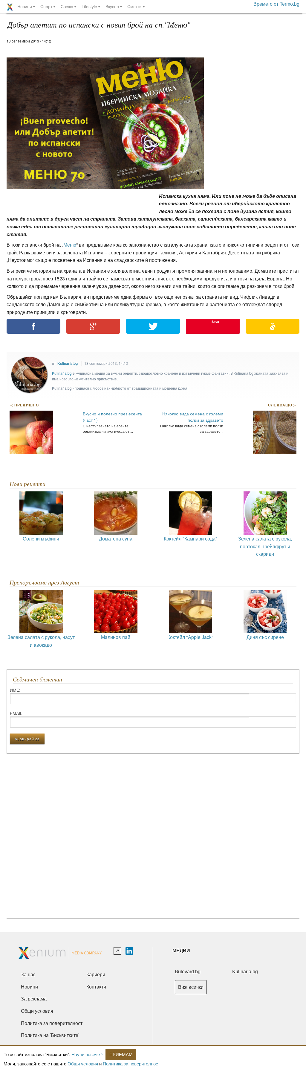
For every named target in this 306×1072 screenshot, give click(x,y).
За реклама (34, 998)
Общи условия (83, 1063)
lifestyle (89, 6)
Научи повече (85, 1054)
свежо (67, 6)
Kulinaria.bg (67, 363)
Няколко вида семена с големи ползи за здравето (192, 417)
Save (215, 321)
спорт (46, 6)
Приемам (121, 1054)
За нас (28, 974)
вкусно (112, 6)
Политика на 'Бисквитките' (50, 1035)
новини (24, 6)
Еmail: (17, 713)
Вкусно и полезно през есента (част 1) (112, 417)
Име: (15, 690)
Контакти (96, 986)
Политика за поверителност (131, 1063)
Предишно (24, 405)
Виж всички (191, 987)
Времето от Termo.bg (276, 4)
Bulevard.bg (188, 971)
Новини (29, 986)
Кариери (95, 974)
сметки (134, 6)
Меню (69, 244)
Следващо (282, 405)
